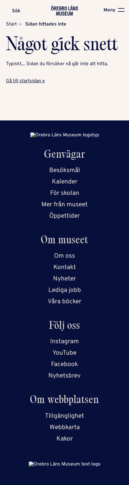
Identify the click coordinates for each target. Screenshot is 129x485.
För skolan (64, 193)
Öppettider (64, 216)
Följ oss (64, 326)
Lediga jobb (64, 290)
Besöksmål (64, 170)
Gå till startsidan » (25, 81)
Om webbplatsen (64, 401)
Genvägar (64, 155)
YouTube (64, 353)
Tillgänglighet (64, 416)
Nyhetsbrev (64, 376)
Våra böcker (64, 302)
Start (11, 24)
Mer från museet (64, 205)
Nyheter (64, 279)
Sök (16, 11)
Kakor (64, 439)
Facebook (64, 364)
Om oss (64, 256)
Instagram (64, 342)
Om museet (64, 241)
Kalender (64, 182)
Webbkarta (65, 427)
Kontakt (64, 267)
